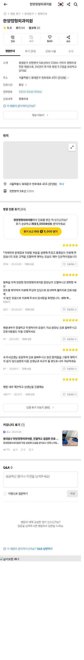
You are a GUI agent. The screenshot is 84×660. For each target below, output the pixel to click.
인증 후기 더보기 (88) (38, 395)
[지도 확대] (72, 147)
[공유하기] (68, 4)
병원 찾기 (15, 13)
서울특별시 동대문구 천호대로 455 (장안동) (42, 77)
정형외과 (42, 13)
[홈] (4, 13)
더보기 (74, 290)
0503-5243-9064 (30, 91)
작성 (72, 481)
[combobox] (61, 4)
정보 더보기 (38, 115)
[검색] (75, 4)
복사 (61, 184)
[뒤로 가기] (5, 4)
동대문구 (29, 13)
